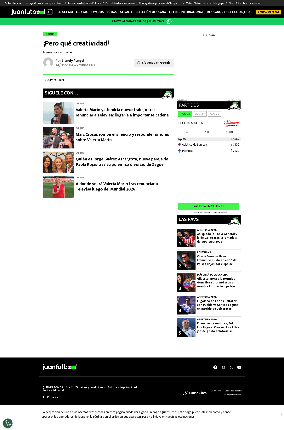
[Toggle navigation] (5, 12)
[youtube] (239, 367)
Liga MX (82, 12)
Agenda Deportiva (268, 12)
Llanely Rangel (73, 61)
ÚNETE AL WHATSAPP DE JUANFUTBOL (138, 21)
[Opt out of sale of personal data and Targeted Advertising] (8, 423)
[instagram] (223, 367)
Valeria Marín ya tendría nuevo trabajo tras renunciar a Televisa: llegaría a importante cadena (122, 112)
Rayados (97, 12)
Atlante (126, 12)
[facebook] (215, 367)
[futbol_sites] (195, 392)
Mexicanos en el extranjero (228, 12)
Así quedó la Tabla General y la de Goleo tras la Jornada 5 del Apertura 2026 (217, 238)
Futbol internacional (186, 12)
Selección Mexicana (151, 12)
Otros (80, 103)
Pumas (112, 12)
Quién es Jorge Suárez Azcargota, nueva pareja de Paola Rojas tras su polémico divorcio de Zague (122, 162)
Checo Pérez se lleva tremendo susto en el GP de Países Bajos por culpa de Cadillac (216, 260)
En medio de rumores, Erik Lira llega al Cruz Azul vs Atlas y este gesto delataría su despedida (218, 327)
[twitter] (231, 367)
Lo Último (65, 12)
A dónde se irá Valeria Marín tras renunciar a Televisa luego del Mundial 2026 (117, 186)
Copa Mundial (55, 80)
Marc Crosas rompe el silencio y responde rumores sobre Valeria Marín (122, 137)
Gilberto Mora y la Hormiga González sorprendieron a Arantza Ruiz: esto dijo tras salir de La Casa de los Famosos (216, 282)
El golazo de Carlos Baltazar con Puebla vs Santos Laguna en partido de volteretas (217, 305)
